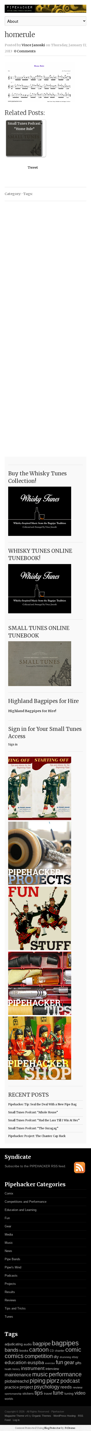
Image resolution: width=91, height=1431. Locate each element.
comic (73, 1349)
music (40, 1374)
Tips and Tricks (15, 1308)
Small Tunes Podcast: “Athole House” (33, 1112)
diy (56, 1357)
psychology (47, 1387)
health (8, 1369)
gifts (78, 1363)
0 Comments (25, 51)
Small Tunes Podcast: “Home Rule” (24, 126)
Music (9, 1242)
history (16, 1369)
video (79, 1393)
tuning (69, 1393)
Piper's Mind (13, 1267)
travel (48, 1393)
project (26, 1387)
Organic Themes (41, 1415)
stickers (28, 1393)
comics (14, 1356)
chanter (59, 1350)
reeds (66, 1387)
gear (69, 1362)
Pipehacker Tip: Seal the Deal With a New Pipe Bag (42, 1104)
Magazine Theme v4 (16, 1415)
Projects (10, 1284)
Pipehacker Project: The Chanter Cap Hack (37, 1136)
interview (52, 1369)
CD (52, 1350)
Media (9, 1234)
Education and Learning (20, 1210)
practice (12, 1387)
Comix (9, 1193)
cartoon (39, 1349)
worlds (9, 1398)
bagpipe (42, 1344)
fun (59, 1362)
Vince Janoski (33, 45)
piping (38, 1380)
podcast (70, 1381)
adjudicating (14, 1344)
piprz (53, 1380)
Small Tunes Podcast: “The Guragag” (33, 1128)
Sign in (13, 744)
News (8, 1251)
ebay (75, 1357)
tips (39, 1393)
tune (58, 1393)
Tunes (9, 1316)
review (77, 1387)
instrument (33, 1368)
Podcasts (11, 1275)
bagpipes (65, 1343)
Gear (8, 1226)
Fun (7, 1218)
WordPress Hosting (64, 1415)
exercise (50, 1363)
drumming (65, 1357)
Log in (16, 1420)
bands (11, 1350)
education (16, 1362)
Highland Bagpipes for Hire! (32, 711)
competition (38, 1356)
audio (28, 1344)
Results (10, 1292)
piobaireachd (17, 1381)
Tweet (33, 167)
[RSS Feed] (79, 1172)
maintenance (18, 1374)
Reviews (10, 1300)
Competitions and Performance (25, 1201)
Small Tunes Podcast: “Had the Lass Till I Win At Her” (44, 1120)
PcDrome (70, 1428)
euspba (36, 1362)
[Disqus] (45, 264)
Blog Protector (52, 1428)
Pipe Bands (12, 1259)
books (23, 1350)
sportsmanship (13, 1393)
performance (65, 1374)
